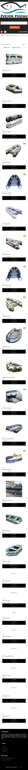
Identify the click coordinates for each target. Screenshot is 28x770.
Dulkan (3, 69)
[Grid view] (26, 44)
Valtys (12, 35)
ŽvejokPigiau (20, 767)
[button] (2, 32)
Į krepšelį (15, 74)
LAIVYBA (8, 35)
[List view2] (23, 44)
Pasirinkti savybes (15, 565)
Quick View (15, 76)
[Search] (2, 23)
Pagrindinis (3, 35)
